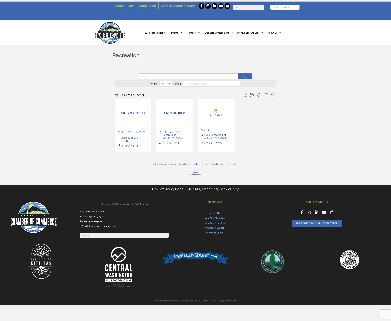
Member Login (214, 232)
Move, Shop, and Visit (248, 33)
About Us (272, 33)
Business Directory (160, 164)
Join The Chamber (214, 218)
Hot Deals (193, 164)
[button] (116, 95)
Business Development (217, 33)
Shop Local (147, 6)
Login (119, 6)
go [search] (246, 76)
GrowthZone (230, 301)
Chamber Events (214, 227)
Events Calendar (178, 164)
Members (191, 33)
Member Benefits (215, 223)
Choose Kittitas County (178, 6)
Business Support (153, 33)
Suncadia (205, 130)
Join (131, 6)
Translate (281, 14)
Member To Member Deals (212, 164)
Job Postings (233, 164)
